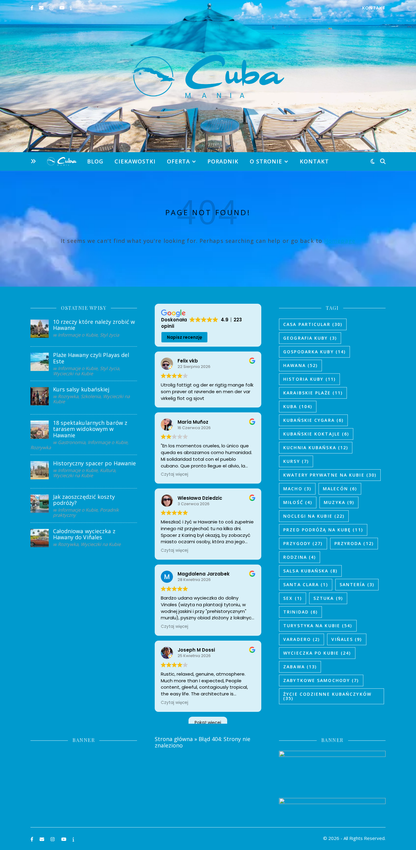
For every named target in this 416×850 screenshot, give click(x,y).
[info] (71, 8)
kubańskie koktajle (316, 434)
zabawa (300, 667)
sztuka (328, 598)
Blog (95, 161)
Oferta (178, 161)
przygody (303, 543)
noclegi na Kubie (313, 516)
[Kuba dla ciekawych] (208, 76)
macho (297, 488)
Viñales (346, 639)
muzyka (339, 502)
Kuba (297, 406)
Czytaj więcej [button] (174, 474)
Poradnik (222, 161)
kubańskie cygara (313, 420)
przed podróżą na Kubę (323, 530)
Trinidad (300, 612)
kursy (296, 461)
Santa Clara (305, 584)
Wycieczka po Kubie (317, 653)
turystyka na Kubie (317, 625)
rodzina (299, 557)
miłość (297, 502)
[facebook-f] (32, 8)
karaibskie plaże (313, 393)
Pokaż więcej (208, 722)
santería (357, 584)
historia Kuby (309, 379)
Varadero (301, 639)
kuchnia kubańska (315, 447)
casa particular (312, 324)
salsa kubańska (310, 571)
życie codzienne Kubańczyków (327, 696)
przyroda (354, 543)
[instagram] (52, 8)
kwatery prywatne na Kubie (329, 475)
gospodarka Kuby (314, 352)
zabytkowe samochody (321, 680)
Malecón (340, 488)
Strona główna (174, 739)
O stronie (266, 161)
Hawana (300, 365)
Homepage (339, 240)
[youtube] (62, 8)
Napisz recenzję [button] (184, 337)
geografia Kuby (310, 338)
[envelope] (42, 8)
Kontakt (374, 8)
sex (292, 598)
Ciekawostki (135, 161)
